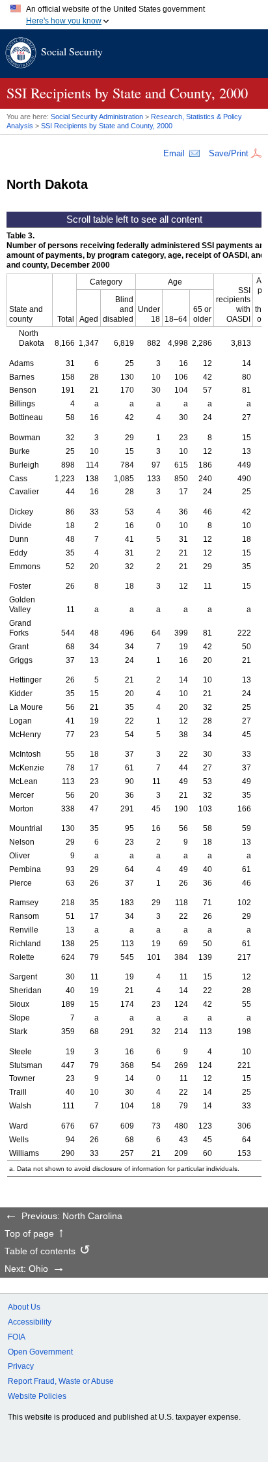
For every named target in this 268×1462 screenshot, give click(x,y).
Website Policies (37, 1396)
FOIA (16, 1337)
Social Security (72, 51)
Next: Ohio (26, 1269)
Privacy (21, 1366)
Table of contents (40, 1251)
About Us (24, 1307)
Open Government (40, 1352)
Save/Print (228, 153)
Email (174, 153)
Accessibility (29, 1322)
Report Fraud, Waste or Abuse (61, 1381)
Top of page (29, 1234)
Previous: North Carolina (71, 1216)
